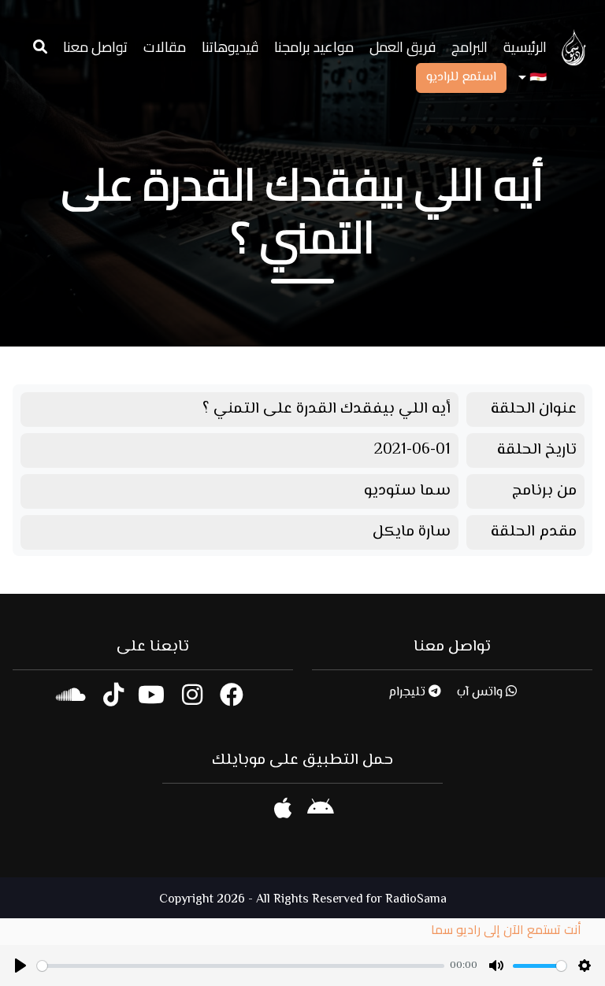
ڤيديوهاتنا (230, 47)
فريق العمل (402, 47)
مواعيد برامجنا (314, 47)
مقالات (164, 47)
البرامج (469, 47)
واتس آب (481, 692)
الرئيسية (525, 47)
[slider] (240, 965)
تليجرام (408, 692)
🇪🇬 (536, 78)
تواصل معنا (95, 47)
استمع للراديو (461, 77)
